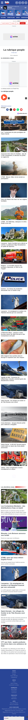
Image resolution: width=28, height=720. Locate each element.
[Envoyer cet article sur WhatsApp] (17, 110)
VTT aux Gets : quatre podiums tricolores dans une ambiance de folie (13, 644)
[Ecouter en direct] (19, 2)
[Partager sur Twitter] (10, 110)
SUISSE (22, 23)
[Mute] (25, 8)
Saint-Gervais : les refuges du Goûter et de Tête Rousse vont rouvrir (13, 613)
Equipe (14, 674)
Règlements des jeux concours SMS (14, 710)
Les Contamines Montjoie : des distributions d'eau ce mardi (13, 507)
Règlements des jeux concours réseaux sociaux (14, 708)
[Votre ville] (16, 2)
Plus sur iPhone (14, 703)
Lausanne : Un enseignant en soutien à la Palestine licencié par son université (12, 585)
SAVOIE (13, 23)
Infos (18, 17)
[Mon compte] (26, 2)
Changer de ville (24, 21)
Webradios (14, 698)
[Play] (2, 7)
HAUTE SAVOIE (5, 23)
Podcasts (14, 697)
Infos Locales (14, 683)
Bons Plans (11, 17)
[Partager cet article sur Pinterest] (14, 110)
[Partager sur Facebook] (7, 110)
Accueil (3, 17)
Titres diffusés (14, 675)
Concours (14, 692)
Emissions (14, 691)
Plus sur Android (14, 704)
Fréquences (14, 677)
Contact (14, 672)
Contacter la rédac (14, 685)
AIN (18, 23)
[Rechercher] (22, 2)
